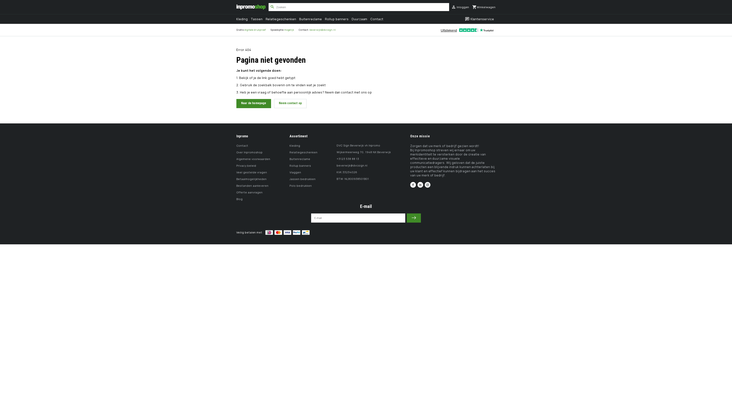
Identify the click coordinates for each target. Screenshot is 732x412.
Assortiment (298, 136)
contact (347, 92)
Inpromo (242, 136)
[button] (484, 7)
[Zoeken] (272, 7)
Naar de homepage (253, 103)
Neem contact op (290, 103)
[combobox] (359, 7)
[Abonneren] (414, 218)
